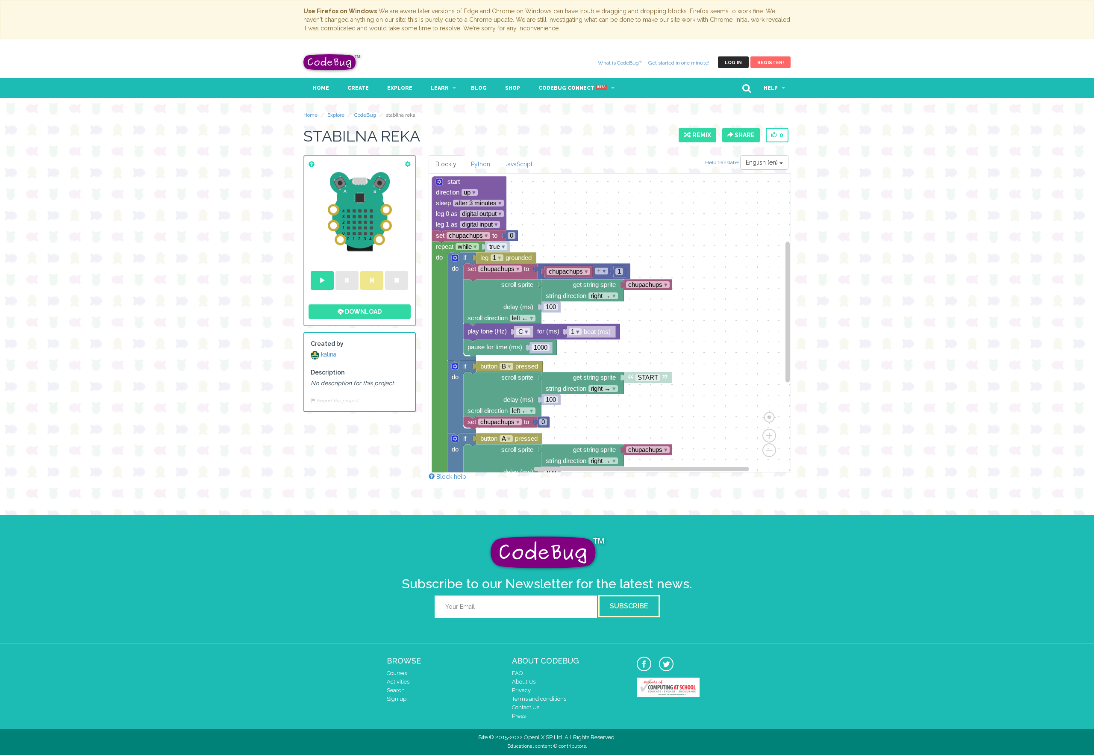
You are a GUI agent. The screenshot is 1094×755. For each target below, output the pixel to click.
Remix (700, 135)
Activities (398, 681)
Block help (450, 476)
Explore (399, 88)
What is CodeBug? (619, 63)
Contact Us (525, 707)
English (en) (762, 162)
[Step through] (371, 280)
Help (771, 88)
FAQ (517, 673)
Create (358, 88)
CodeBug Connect (572, 88)
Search (396, 690)
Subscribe (629, 606)
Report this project (337, 401)
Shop (512, 88)
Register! (770, 62)
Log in (733, 62)
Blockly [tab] (445, 164)
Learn (440, 88)
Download (363, 311)
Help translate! (722, 162)
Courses (397, 673)
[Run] (322, 280)
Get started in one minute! (678, 63)
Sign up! (397, 699)
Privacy (521, 690)
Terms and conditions (539, 699)
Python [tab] (480, 164)
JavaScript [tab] (518, 164)
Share (744, 135)
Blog (479, 88)
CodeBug (332, 62)
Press (519, 716)
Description (327, 372)
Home (321, 88)
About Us (523, 681)
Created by (327, 343)
